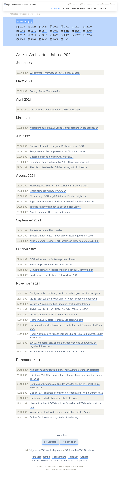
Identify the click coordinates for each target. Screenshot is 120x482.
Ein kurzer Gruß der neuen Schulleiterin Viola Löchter (57, 351)
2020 (89, 26)
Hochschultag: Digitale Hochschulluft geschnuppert (56, 319)
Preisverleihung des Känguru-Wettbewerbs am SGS (57, 146)
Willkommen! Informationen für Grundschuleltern (55, 72)
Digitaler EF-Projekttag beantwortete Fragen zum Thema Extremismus (66, 392)
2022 (66, 26)
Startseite (52, 441)
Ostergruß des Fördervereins (45, 91)
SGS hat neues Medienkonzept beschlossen (53, 259)
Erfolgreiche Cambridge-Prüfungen (48, 190)
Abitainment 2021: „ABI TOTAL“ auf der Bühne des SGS (59, 309)
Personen (91, 8)
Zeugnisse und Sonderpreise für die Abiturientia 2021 (57, 151)
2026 (22, 26)
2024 (44, 26)
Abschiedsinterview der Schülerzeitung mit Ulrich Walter (59, 167)
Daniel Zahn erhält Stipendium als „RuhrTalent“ (54, 398)
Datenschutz (67, 460)
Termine (96, 4)
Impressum (82, 460)
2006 (89, 35)
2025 (33, 26)
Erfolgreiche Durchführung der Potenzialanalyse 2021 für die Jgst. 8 (65, 293)
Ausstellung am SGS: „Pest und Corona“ (51, 212)
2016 (55, 30)
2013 (89, 30)
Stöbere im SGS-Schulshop (80, 450)
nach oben (70, 441)
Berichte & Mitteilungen (30, 14)
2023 (55, 26)
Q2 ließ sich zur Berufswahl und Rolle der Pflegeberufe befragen (63, 298)
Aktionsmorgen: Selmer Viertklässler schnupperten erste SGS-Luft (64, 240)
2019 (22, 30)
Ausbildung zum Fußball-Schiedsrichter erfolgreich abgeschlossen (64, 127)
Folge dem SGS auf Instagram (45, 450)
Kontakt (112, 4)
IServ (83, 4)
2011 (33, 35)
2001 (66, 39)
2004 (33, 39)
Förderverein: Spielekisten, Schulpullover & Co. (54, 275)
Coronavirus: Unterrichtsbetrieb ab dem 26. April (55, 109)
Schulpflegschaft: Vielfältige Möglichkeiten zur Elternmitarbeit (61, 269)
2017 (44, 30)
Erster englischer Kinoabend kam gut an (51, 264)
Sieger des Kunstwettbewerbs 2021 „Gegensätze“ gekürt (59, 162)
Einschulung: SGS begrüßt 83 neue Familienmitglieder (58, 196)
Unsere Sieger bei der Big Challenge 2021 (51, 156)
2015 (66, 30)
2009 (55, 35)
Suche (90, 4)
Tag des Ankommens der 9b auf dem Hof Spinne (55, 206)
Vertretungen (104, 4)
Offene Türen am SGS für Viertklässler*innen (53, 314)
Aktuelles (55, 8)
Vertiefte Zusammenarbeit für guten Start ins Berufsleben (60, 304)
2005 (22, 39)
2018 (33, 30)
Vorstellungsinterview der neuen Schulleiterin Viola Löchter (60, 412)
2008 (66, 35)
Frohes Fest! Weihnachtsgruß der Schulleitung (54, 417)
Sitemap (45, 460)
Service (102, 8)
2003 (44, 39)
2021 (78, 26)
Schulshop (73, 4)
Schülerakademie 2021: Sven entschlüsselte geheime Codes (61, 235)
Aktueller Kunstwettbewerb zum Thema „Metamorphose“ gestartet (64, 369)
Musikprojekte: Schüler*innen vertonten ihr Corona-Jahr (59, 185)
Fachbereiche (78, 8)
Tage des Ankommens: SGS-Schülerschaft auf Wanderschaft (62, 201)
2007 (78, 35)
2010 (44, 35)
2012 (22, 35)
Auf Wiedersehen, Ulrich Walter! (46, 230)
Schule (66, 8)
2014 (78, 30)
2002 (55, 39)
